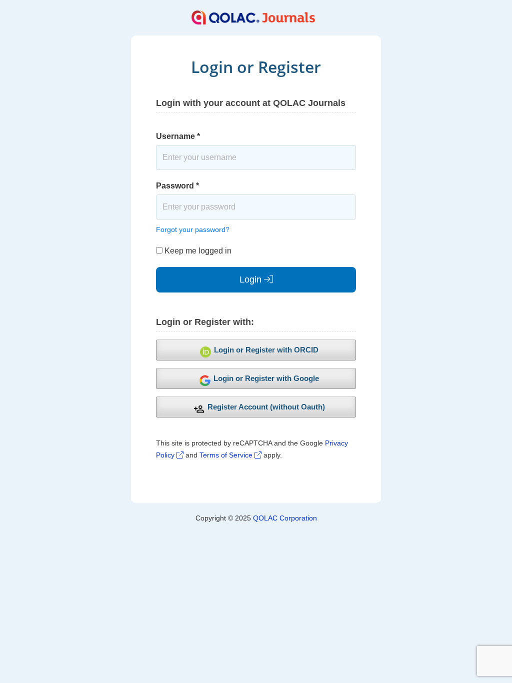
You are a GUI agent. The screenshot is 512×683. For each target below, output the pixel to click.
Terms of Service (227, 455)
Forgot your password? (193, 230)
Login (252, 279)
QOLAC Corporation (285, 518)
